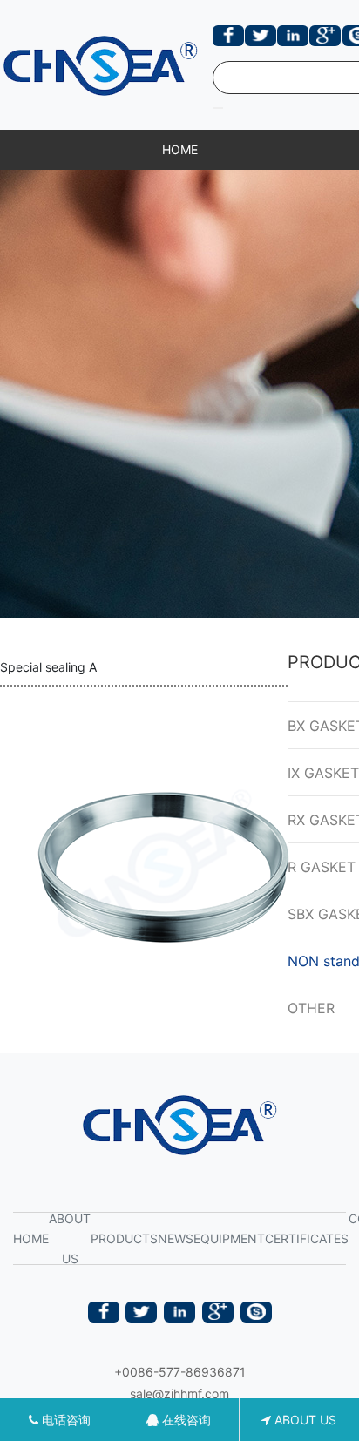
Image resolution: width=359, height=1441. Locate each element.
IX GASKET (323, 772)
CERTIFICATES (307, 1238)
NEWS (175, 1238)
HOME (180, 149)
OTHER (311, 1008)
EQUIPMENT (229, 1238)
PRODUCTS (124, 1238)
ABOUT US (70, 1238)
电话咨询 (64, 1419)
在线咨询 (185, 1419)
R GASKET (322, 867)
